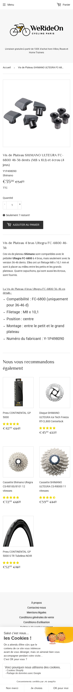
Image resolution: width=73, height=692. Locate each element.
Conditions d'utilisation (36, 622)
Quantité (8, 197)
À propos (36, 602)
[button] (11, 423)
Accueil (7, 67)
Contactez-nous (36, 607)
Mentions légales (36, 612)
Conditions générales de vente (36, 617)
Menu (10, 4)
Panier (66, 4)
